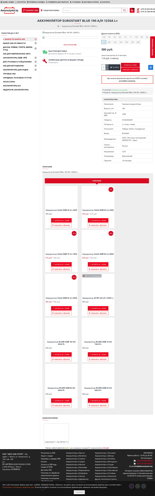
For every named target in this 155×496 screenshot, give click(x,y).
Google (106, 448)
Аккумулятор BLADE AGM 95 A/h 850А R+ (98, 389)
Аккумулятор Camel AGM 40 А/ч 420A (61, 210)
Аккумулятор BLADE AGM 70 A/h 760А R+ (98, 343)
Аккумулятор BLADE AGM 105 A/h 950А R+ (61, 343)
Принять (80, 492)
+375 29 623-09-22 (144, 460)
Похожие (97, 180)
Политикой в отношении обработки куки (18, 487)
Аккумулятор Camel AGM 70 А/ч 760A (61, 254)
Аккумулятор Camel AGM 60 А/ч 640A (98, 210)
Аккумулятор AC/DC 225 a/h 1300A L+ (98, 298)
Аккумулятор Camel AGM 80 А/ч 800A (98, 254)
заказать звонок (152, 47)
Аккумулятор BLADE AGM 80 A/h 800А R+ (61, 389)
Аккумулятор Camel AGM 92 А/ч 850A (61, 298)
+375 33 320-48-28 (144, 463)
